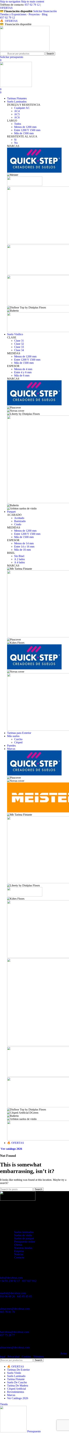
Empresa (19, 1251)
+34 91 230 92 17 (10, 1280)
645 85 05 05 (24, 1296)
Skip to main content (32, 1)
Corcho (18, 739)
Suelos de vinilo (23, 1235)
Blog (44, 14)
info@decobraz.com (11, 1277)
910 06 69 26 (7, 1296)
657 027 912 (29, 1280)
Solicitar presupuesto (11, 56)
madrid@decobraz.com (13, 1293)
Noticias (18, 1254)
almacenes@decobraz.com (15, 1308)
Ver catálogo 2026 (11, 1148)
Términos (38, 1356)
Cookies (26, 1356)
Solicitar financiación (45, 11)
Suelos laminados (24, 1232)
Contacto (19, 1257)
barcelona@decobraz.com (14, 1331)
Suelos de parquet (24, 1238)
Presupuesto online (24, 1241)
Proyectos (34, 14)
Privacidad (13, 1356)
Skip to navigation (10, 1)
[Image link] (17, 1199)
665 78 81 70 (7, 1311)
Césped (18, 742)
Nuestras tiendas (23, 1247)
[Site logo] (25, 50)
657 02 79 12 (32, 4)
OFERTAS (6, 7)
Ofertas (18, 1244)
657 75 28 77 (7, 1335)
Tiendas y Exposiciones (13, 14)
